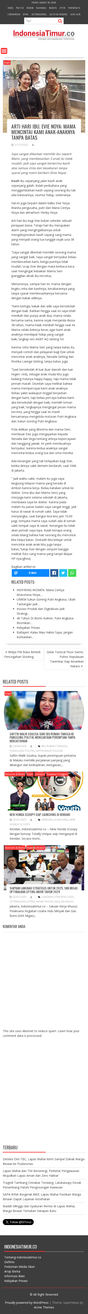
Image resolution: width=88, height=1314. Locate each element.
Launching (60, 819)
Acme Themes (44, 1307)
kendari (47, 819)
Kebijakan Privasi (16, 1281)
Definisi (9, 1262)
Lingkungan (13, 14)
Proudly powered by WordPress (26, 1303)
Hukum (30, 7)
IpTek (62, 7)
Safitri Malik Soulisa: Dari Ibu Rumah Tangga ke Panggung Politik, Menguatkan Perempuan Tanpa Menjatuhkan (42, 737)
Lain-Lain (75, 14)
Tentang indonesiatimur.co (22, 1257)
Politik (20, 7)
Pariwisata (74, 7)
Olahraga (41, 7)
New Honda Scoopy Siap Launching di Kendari (40, 814)
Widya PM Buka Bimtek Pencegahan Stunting (22, 654)
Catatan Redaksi (58, 14)
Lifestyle (40, 774)
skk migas (67, 901)
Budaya (53, 7)
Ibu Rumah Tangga (54, 746)
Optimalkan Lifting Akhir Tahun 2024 (35, 901)
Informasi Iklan (14, 1276)
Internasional (39, 14)
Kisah (7, 62)
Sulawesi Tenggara (57, 774)
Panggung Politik (22, 751)
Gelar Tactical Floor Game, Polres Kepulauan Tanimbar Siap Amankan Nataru (65, 659)
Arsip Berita (12, 1271)
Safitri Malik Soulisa (49, 751)
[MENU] (4, 51)
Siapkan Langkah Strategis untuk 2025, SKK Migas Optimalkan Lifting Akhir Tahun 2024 (44, 890)
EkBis (10, 7)
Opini (26, 14)
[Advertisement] (44, 1095)
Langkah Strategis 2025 (57, 897)
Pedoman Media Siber (19, 1267)
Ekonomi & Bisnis (15, 774)
